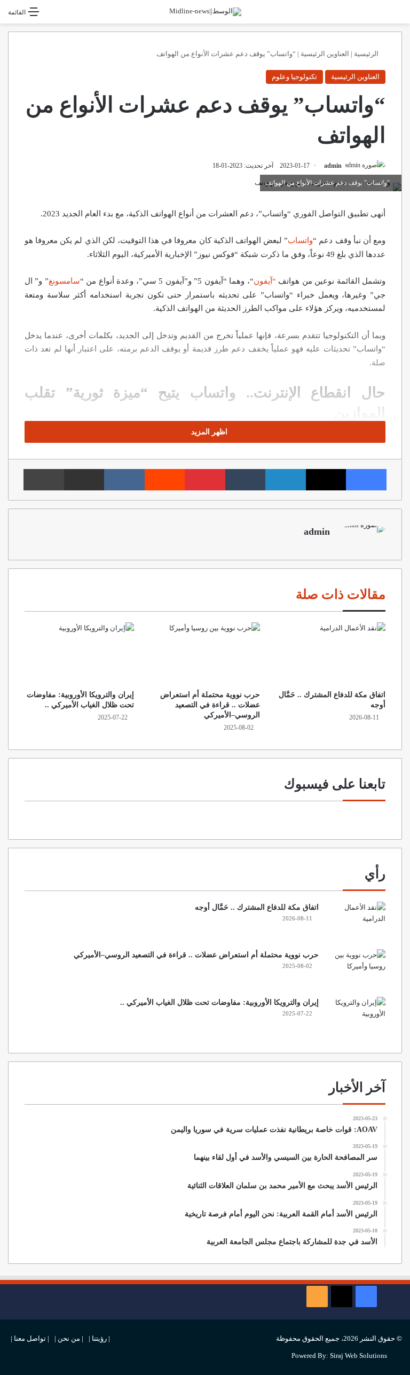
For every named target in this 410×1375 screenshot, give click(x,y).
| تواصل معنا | (30, 1338)
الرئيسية (367, 54)
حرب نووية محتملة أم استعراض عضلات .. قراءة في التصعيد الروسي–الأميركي (210, 705)
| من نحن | (68, 1338)
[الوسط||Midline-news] (205, 11)
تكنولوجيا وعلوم (294, 77)
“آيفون (265, 281)
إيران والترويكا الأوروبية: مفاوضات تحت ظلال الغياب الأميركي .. (219, 1002)
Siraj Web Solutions (358, 1355)
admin (333, 165)
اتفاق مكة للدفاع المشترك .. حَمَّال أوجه (257, 907)
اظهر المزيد (208, 432)
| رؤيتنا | (99, 1338)
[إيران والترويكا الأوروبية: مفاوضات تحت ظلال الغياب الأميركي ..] (79, 653)
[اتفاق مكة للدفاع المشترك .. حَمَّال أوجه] (330, 653)
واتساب (300, 240)
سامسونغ (64, 281)
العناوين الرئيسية (325, 54)
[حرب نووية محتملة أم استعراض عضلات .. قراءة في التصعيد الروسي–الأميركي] (204, 653)
